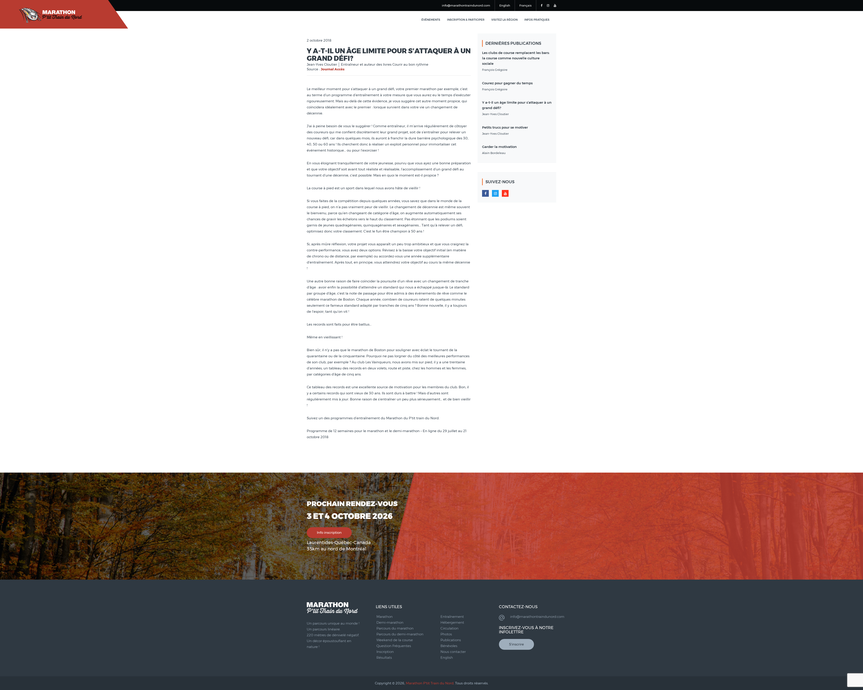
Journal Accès (333, 69)
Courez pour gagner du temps (507, 83)
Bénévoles (448, 646)
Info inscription (329, 532)
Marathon (384, 616)
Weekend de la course (394, 640)
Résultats (384, 657)
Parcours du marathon (395, 628)
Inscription (385, 652)
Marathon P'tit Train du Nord (430, 683)
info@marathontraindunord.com (466, 5)
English (504, 5)
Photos (446, 634)
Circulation (449, 628)
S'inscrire (516, 644)
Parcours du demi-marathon (399, 634)
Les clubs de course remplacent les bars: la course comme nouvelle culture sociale (515, 58)
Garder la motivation (499, 147)
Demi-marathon (389, 622)
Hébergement (452, 622)
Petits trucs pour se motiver (505, 127)
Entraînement (452, 616)
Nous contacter (453, 652)
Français (525, 5)
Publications (450, 640)
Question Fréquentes (393, 646)
